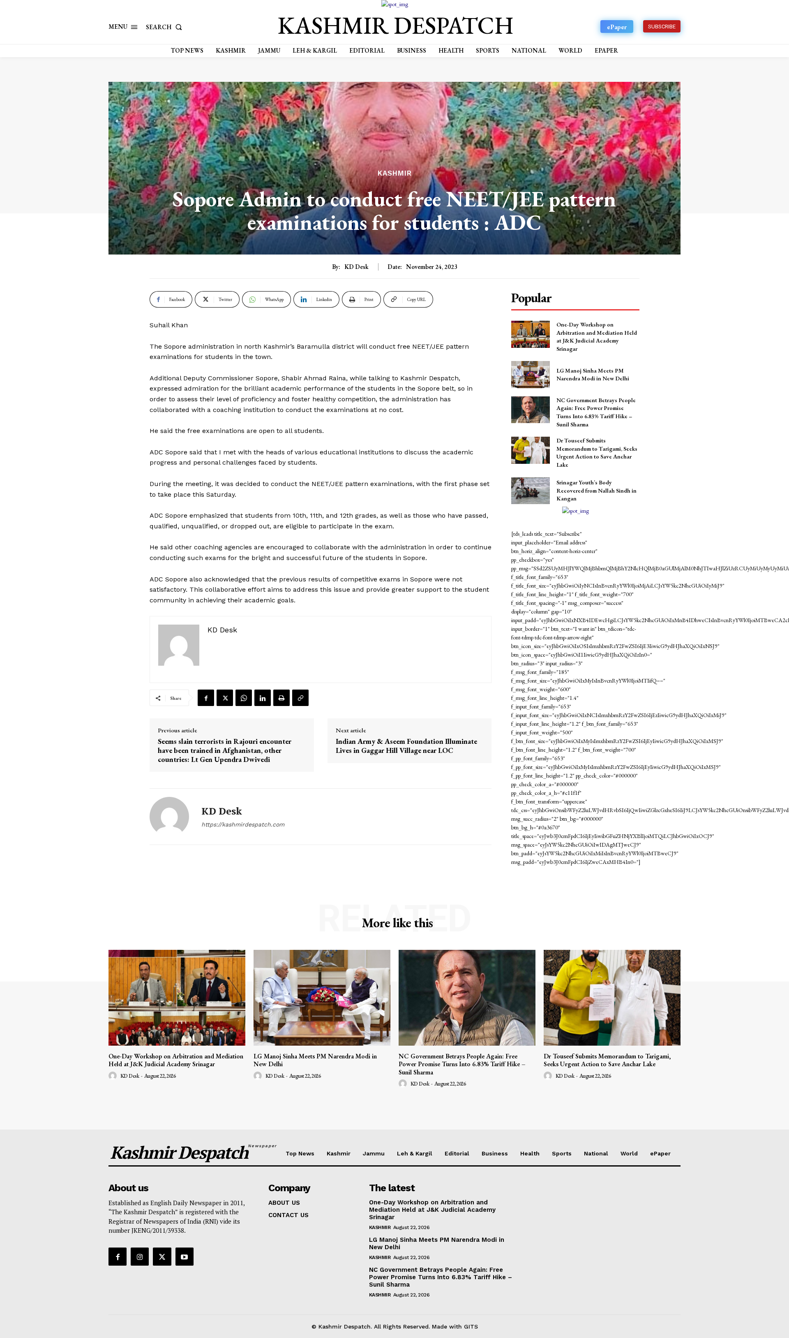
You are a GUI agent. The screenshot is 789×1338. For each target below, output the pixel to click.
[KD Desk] (169, 816)
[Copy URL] (300, 698)
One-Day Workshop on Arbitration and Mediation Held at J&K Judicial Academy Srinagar (596, 336)
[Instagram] (140, 1257)
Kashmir (395, 173)
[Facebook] (206, 698)
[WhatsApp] (243, 698)
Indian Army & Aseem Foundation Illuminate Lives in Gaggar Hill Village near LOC (406, 746)
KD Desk (356, 267)
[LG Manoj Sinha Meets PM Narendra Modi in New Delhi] (530, 374)
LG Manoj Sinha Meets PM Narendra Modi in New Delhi (592, 374)
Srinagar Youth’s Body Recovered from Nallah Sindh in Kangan (596, 490)
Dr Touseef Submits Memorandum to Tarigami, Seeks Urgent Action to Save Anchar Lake (596, 452)
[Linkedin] (262, 698)
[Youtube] (184, 1257)
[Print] (281, 698)
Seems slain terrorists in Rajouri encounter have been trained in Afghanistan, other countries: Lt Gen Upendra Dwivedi (224, 750)
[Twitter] (225, 698)
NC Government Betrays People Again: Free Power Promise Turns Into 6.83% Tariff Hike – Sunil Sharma (596, 412)
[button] (165, 27)
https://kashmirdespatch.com (242, 824)
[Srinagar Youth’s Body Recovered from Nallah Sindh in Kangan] (530, 490)
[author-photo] (113, 1076)
